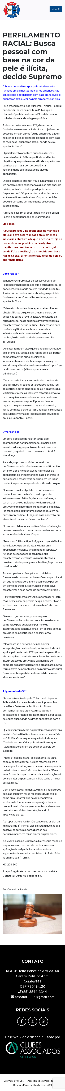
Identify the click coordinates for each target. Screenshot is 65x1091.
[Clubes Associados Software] (32, 1049)
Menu (55, 9)
